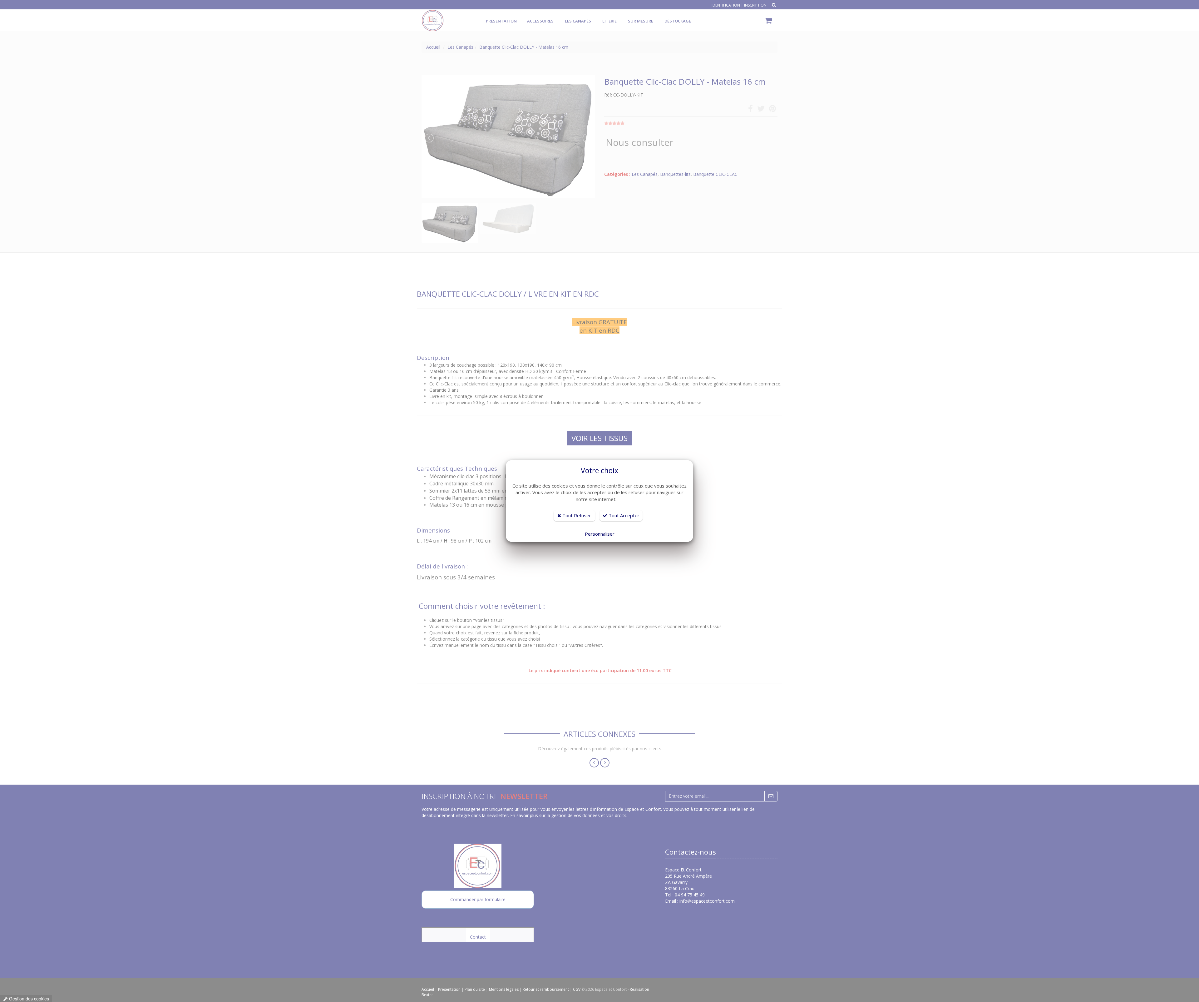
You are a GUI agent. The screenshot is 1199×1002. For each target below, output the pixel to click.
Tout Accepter (623, 515)
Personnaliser (599, 534)
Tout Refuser (576, 515)
